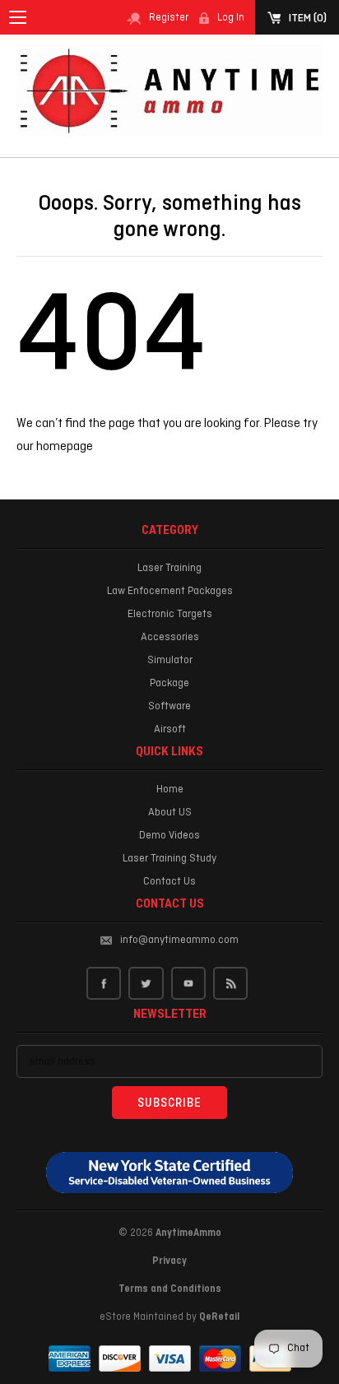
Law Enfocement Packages (170, 591)
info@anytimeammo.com (179, 940)
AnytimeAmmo (188, 1233)
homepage (64, 447)
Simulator (170, 660)
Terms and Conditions (169, 1289)
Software (169, 706)
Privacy (169, 1261)
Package (169, 683)
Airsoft (170, 729)
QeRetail (219, 1317)
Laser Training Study (169, 859)
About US (170, 813)
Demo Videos (169, 836)
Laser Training (169, 568)
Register (168, 18)
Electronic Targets (170, 614)
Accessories (170, 637)
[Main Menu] (17, 17)
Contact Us (169, 882)
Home (169, 789)
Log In (230, 18)
